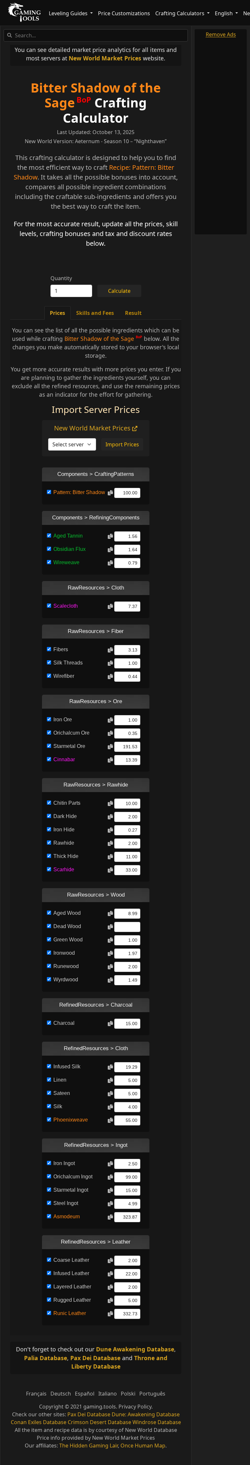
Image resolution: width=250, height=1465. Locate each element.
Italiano (107, 1393)
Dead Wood (67, 926)
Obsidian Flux (69, 549)
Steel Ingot (65, 1203)
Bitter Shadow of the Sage (96, 95)
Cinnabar (64, 759)
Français (36, 1393)
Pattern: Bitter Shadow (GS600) (79, 492)
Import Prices (122, 444)
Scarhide (63, 869)
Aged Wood (67, 913)
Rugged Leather (72, 1300)
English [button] (224, 13)
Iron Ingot (64, 1163)
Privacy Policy (134, 1406)
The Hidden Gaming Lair (88, 1445)
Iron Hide (64, 829)
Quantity (61, 278)
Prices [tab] (57, 313)
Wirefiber (63, 676)
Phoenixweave (70, 1120)
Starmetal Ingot (70, 1190)
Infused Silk (66, 1066)
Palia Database (45, 1358)
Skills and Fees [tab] (95, 313)
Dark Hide (65, 816)
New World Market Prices (105, 58)
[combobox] (96, 35)
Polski (128, 1393)
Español (84, 1393)
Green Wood (68, 939)
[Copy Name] (110, 493)
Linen (59, 1080)
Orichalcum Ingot (72, 1176)
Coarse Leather (71, 1260)
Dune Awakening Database (135, 1349)
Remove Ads (221, 34)
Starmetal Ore (69, 746)
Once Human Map (142, 1445)
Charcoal (64, 1023)
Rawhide (63, 843)
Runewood (66, 966)
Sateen (61, 1093)
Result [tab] (133, 313)
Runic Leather (69, 1313)
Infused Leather (71, 1273)
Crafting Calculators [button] (180, 13)
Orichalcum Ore (71, 733)
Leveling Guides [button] (69, 13)
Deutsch (60, 1393)
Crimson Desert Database (99, 1422)
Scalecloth (65, 606)
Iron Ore (62, 719)
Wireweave (66, 562)
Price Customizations (124, 13)
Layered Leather (72, 1286)
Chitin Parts (66, 803)
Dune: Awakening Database (146, 1414)
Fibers (60, 649)
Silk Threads (68, 662)
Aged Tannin (68, 536)
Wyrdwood (65, 979)
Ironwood (64, 953)
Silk (57, 1106)
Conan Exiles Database (38, 1422)
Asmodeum (66, 1216)
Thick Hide (65, 856)
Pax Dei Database (95, 1358)
